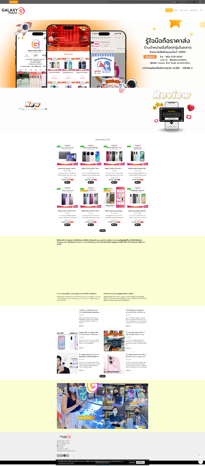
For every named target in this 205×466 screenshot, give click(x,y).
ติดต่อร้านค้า (194, 10)
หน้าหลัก (169, 10)
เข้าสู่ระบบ (5, 2)
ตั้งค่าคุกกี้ (132, 462)
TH (202, 2)
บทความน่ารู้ (184, 10)
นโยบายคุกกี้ (71, 463)
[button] (201, 10)
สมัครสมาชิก (14, 2)
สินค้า (176, 10)
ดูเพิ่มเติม (102, 230)
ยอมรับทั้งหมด (140, 462)
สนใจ (68, 182)
